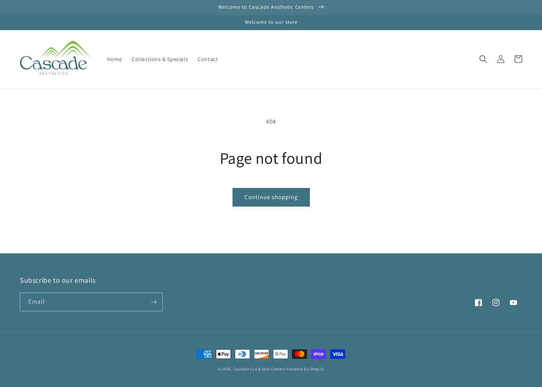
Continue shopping (271, 197)
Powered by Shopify (305, 369)
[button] (483, 59)
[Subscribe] (153, 302)
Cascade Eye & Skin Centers (259, 369)
